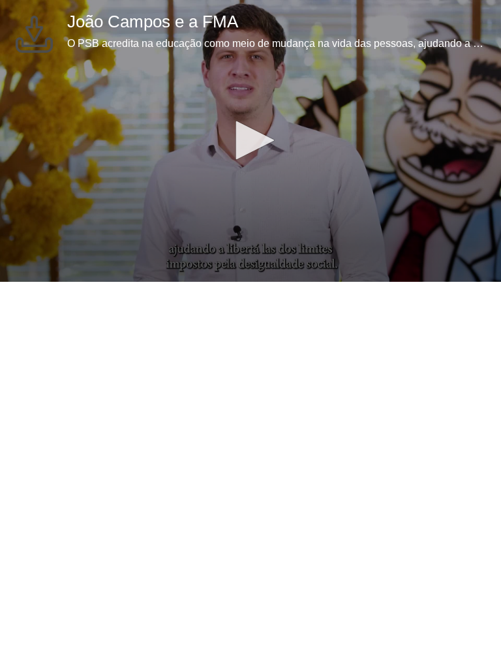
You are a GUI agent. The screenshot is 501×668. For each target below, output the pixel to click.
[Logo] (34, 34)
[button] (250, 140)
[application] (250, 141)
